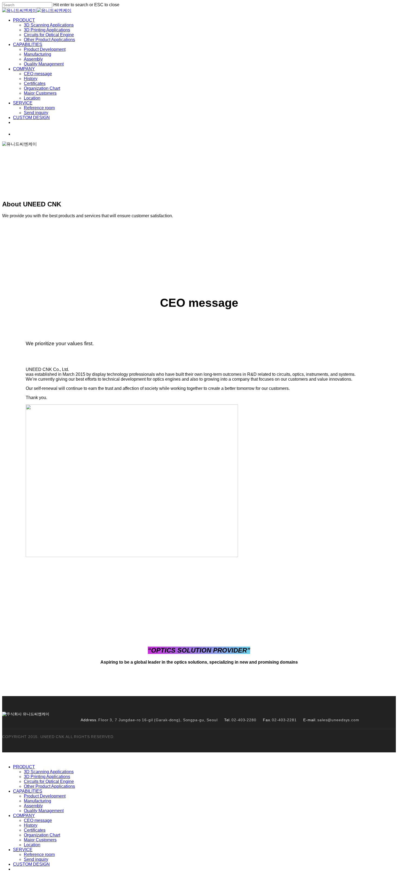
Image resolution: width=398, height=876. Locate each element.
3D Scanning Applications (49, 771)
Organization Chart (220, 261)
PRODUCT (24, 767)
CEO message (100, 261)
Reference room (39, 854)
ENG (34, 134)
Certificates (173, 261)
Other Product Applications (49, 786)
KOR (18, 134)
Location (315, 261)
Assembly (33, 805)
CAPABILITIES (27, 791)
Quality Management (44, 810)
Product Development (45, 796)
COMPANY (24, 815)
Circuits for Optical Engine (49, 781)
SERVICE (22, 849)
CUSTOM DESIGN (31, 864)
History (138, 261)
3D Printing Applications (47, 776)
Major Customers (273, 261)
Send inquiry (36, 859)
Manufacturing (37, 801)
